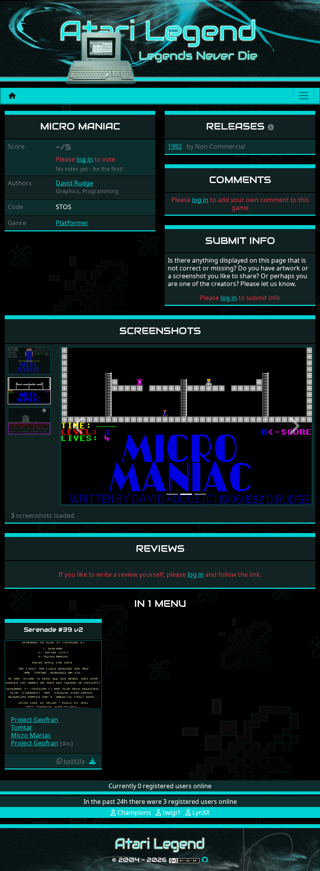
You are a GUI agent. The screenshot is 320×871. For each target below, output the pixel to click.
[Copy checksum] (59, 761)
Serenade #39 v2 (53, 630)
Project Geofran (34, 719)
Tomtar (21, 727)
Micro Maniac (31, 735)
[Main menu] (304, 95)
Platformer (72, 223)
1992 (175, 146)
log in (84, 159)
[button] (79, 426)
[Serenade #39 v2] (53, 674)
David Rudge (74, 183)
